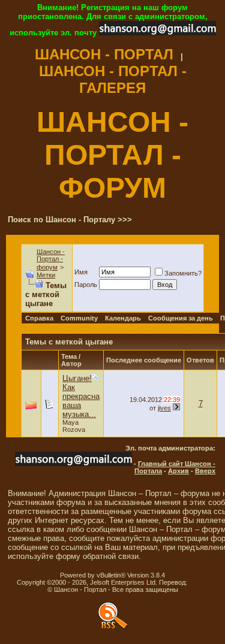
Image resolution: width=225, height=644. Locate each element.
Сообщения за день (180, 318)
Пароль (85, 284)
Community (79, 318)
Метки (46, 275)
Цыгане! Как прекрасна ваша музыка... (81, 396)
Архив (178, 470)
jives (164, 408)
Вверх (205, 470)
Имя (81, 272)
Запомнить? (183, 273)
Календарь (123, 318)
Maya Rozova (73, 426)
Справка (39, 318)
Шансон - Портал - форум (51, 259)
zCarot (199, 582)
